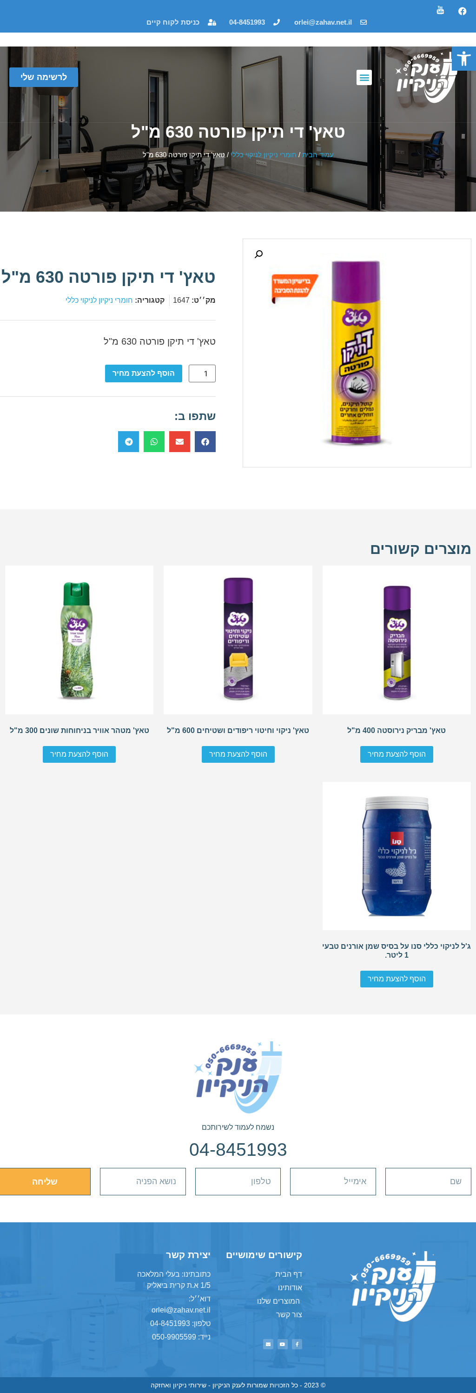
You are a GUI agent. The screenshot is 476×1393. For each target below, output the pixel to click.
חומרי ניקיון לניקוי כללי (264, 155)
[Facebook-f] (297, 1344)
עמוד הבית (318, 155)
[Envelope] (268, 1344)
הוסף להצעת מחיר (143, 373)
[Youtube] (283, 1344)
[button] (464, 59)
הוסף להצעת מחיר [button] (397, 754)
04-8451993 (238, 1150)
